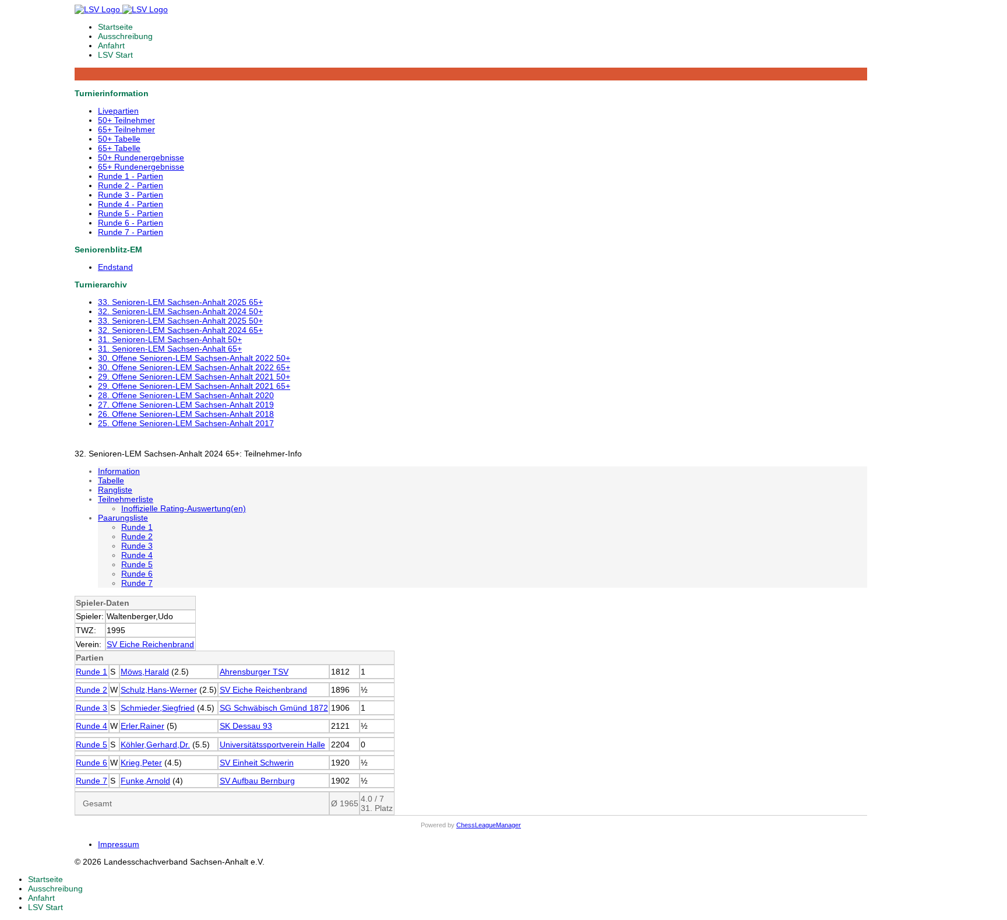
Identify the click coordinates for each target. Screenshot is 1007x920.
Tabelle (111, 480)
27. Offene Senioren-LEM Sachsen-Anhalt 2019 (186, 404)
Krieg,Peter (141, 762)
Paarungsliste (123, 517)
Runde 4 (137, 555)
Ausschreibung (125, 36)
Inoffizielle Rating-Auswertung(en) (183, 508)
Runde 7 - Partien (130, 232)
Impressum (118, 844)
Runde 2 (137, 536)
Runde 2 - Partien (130, 185)
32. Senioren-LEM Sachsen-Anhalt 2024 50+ (180, 311)
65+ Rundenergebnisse (141, 166)
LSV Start (115, 54)
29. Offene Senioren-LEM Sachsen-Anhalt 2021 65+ (194, 386)
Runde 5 (137, 564)
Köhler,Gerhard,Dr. (155, 744)
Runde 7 (137, 583)
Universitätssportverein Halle (272, 744)
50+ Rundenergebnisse (141, 157)
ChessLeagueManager (488, 824)
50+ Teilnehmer (126, 120)
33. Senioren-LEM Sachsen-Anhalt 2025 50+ (180, 320)
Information (119, 471)
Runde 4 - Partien (130, 204)
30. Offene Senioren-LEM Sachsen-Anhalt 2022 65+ (194, 367)
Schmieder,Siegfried (158, 707)
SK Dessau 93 (246, 726)
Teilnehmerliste (125, 499)
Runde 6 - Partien (130, 222)
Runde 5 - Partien (130, 213)
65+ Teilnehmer (126, 129)
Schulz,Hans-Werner (159, 689)
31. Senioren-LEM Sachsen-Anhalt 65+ (170, 348)
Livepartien (118, 110)
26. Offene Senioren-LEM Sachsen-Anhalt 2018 (186, 414)
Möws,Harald (145, 671)
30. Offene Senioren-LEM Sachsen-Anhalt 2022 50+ (194, 358)
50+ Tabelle (119, 138)
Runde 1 (137, 527)
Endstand (115, 267)
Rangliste (115, 489)
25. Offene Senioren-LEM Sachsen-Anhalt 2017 (186, 423)
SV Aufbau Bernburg (257, 780)
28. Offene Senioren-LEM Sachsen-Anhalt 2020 (186, 395)
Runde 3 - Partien (130, 194)
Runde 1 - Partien (130, 176)
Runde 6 (137, 573)
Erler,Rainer (142, 726)
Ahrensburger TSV (254, 671)
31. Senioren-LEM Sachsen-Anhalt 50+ (170, 339)
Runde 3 (137, 545)
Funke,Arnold (145, 780)
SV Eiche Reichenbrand (150, 644)
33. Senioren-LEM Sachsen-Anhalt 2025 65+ (180, 302)
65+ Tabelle (119, 148)
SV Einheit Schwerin (257, 762)
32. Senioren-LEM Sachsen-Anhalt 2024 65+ (180, 330)
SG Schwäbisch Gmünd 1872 (274, 707)
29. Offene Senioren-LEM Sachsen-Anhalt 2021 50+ (194, 376)
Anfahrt (111, 45)
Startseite (115, 26)
